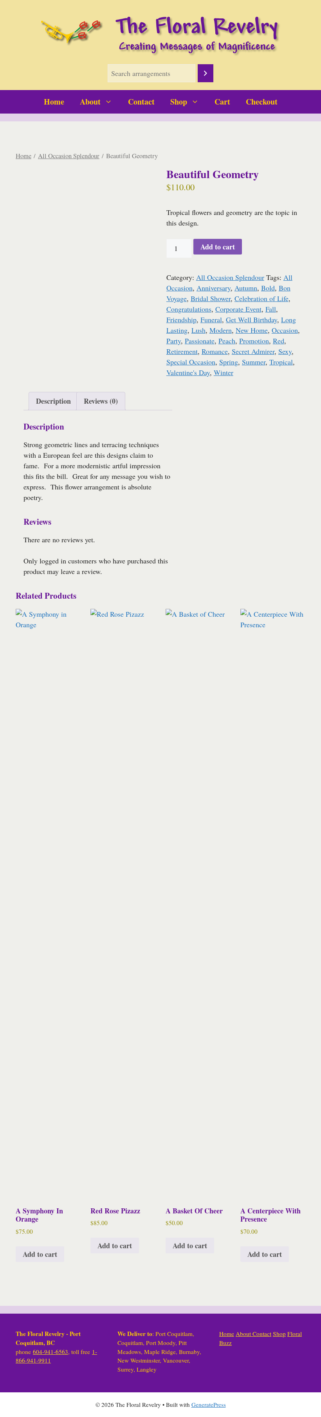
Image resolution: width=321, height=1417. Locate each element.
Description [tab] (53, 401)
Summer (253, 361)
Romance (215, 351)
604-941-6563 (50, 1352)
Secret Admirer (253, 351)
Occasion (285, 330)
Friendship (181, 319)
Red (278, 340)
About (90, 101)
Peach (226, 340)
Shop (178, 101)
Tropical (281, 361)
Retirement (182, 351)
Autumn (245, 287)
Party (173, 340)
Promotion (254, 340)
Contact (141, 101)
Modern (220, 330)
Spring (228, 361)
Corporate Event (238, 309)
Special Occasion (190, 361)
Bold (268, 287)
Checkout (262, 101)
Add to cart (217, 247)
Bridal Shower (211, 298)
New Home (252, 330)
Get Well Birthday (251, 319)
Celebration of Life (261, 298)
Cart (222, 101)
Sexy (285, 351)
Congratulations (188, 309)
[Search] (205, 73)
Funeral (211, 319)
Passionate (200, 340)
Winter (223, 372)
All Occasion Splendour (68, 156)
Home (54, 101)
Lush (198, 330)
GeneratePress (208, 1404)
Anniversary (214, 287)
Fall (270, 309)
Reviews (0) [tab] (101, 401)
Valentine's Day (188, 372)
